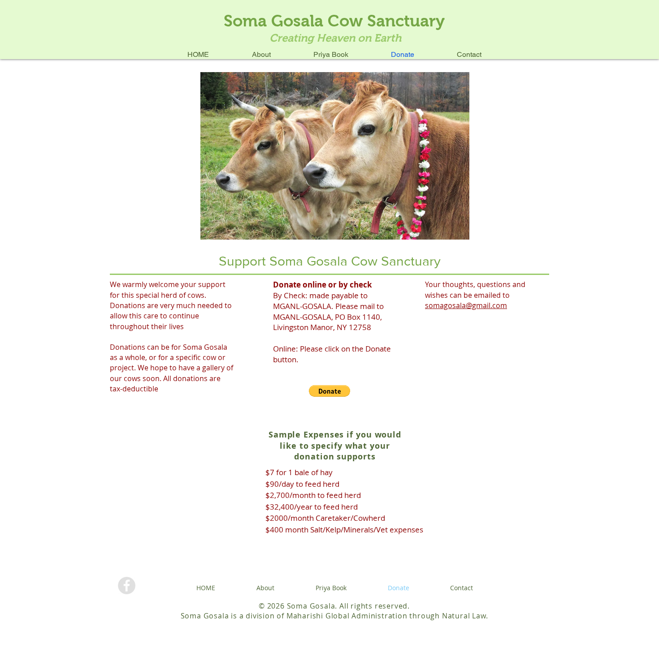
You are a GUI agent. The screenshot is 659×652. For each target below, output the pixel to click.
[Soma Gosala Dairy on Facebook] (126, 585)
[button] (329, 391)
